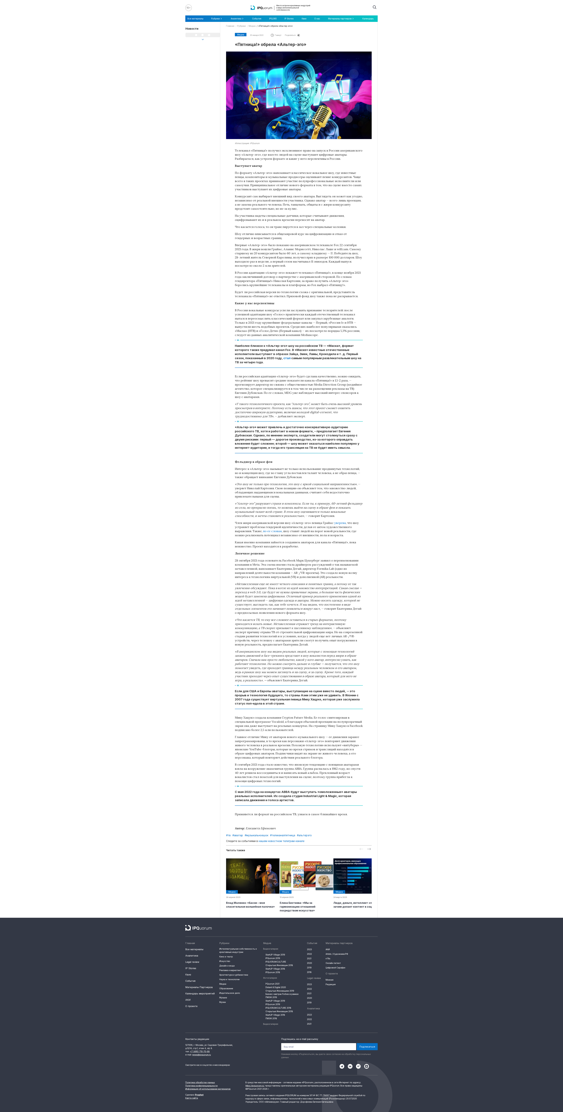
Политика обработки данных (200, 1082)
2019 (309, 967)
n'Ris (328, 958)
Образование (226, 988)
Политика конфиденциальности (201, 1085)
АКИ (188, 999)
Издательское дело (229, 993)
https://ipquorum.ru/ (254, 1085)
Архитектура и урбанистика (233, 975)
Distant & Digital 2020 (276, 987)
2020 (309, 963)
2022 (309, 954)
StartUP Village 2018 (275, 969)
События (256, 18)
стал (287, 358)
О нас (317, 18)
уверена (340, 523)
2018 (309, 972)
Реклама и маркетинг (230, 970)
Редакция (331, 984)
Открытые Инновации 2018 (279, 965)
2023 (309, 949)
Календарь (368, 18)
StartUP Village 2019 (275, 954)
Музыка (223, 997)
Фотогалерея (270, 978)
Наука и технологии (229, 979)
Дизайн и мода (227, 965)
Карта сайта (191, 1098)
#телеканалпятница (282, 835)
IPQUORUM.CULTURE (276, 961)
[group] (250, 883)
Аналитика (191, 955)
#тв (228, 835)
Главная (230, 26)
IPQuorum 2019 (273, 958)
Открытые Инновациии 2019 (280, 991)
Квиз (304, 18)
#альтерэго (304, 835)
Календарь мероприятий (200, 993)
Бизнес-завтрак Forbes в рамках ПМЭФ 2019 (282, 995)
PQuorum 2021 (272, 983)
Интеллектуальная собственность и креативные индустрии (238, 950)
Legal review (192, 961)
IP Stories (289, 18)
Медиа (252, 26)
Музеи (222, 1002)
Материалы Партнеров (199, 987)
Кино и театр (226, 956)
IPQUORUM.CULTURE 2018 (278, 1008)
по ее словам (272, 531)
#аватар (237, 835)
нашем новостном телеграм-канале (281, 841)
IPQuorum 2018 (273, 972)
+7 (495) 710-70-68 (200, 1051)
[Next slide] (369, 849)
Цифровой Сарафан (335, 967)
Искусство (224, 961)
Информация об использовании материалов (207, 1089)
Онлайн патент (333, 963)
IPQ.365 (273, 18)
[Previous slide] (361, 849)
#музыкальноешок (256, 835)
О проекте (191, 1006)
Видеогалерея (270, 949)
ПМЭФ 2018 (271, 1018)
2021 (309, 958)
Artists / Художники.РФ (337, 954)
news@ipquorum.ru (201, 1054)
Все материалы (195, 18)
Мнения (329, 980)
